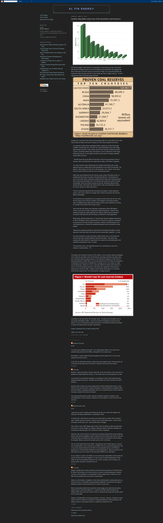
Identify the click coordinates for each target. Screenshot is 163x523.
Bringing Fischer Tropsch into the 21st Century (52, 78)
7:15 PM (73, 504)
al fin (74, 369)
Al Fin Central (43, 17)
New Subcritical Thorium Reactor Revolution (52, 72)
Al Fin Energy (81, 8)
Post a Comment (77, 507)
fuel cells (80, 332)
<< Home (73, 513)
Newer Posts (74, 515)
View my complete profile (48, 37)
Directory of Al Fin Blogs (46, 19)
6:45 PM (73, 464)
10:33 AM (73, 365)
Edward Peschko (77, 406)
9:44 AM (85, 334)
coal (76, 332)
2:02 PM (73, 402)
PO (90, 248)
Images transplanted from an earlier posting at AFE (85, 328)
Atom (89, 510)
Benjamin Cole (77, 343)
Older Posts (81, 515)
